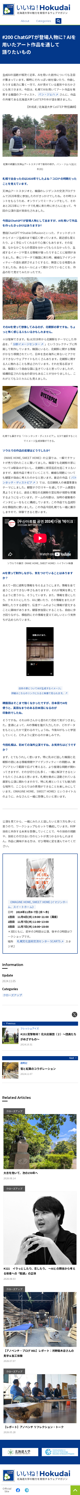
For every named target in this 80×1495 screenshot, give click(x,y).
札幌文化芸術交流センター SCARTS (39, 941)
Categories (43, 21)
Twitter (74, 1014)
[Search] (58, 21)
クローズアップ (12, 995)
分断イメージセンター (26, 344)
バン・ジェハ (46, 94)
